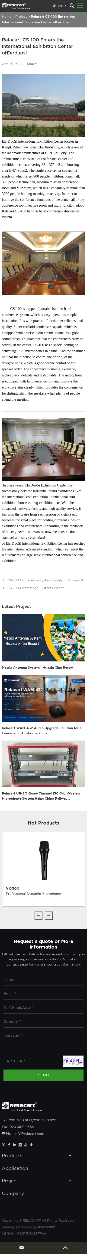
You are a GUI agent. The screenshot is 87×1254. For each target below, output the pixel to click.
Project (21, 16)
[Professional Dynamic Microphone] (44, 860)
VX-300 (12, 888)
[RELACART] (16, 6)
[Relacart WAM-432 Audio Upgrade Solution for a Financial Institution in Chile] (43, 698)
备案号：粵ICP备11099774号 (25, 1233)
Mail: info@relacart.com (24, 1133)
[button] (38, 916)
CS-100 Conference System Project (35, 588)
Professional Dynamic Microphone (33, 893)
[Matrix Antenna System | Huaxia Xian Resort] (43, 637)
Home (6, 16)
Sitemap (8, 1227)
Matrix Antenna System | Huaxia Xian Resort (38, 667)
